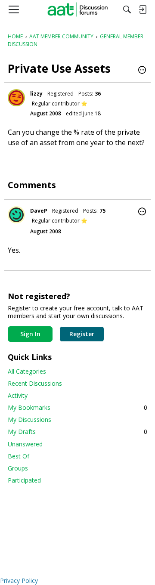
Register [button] (81, 334)
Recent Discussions (35, 383)
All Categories (27, 371)
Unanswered (25, 444)
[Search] (127, 9)
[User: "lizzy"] (16, 97)
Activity (18, 395)
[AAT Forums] (78, 9)
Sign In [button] (30, 334)
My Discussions (29, 419)
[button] (142, 70)
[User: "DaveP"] (16, 214)
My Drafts (77, 431)
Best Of (18, 456)
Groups (18, 468)
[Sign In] (142, 9)
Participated (24, 480)
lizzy (36, 93)
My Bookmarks (77, 407)
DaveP (38, 210)
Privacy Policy (19, 580)
